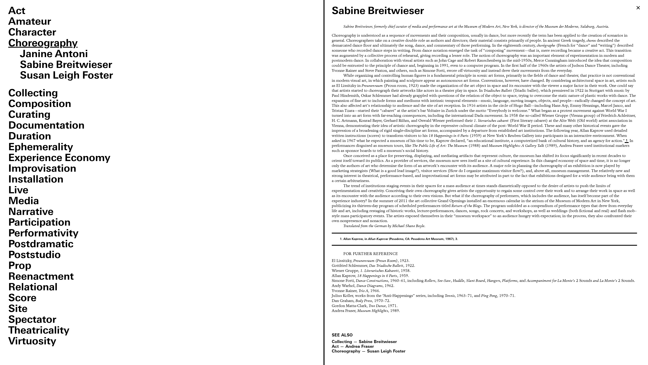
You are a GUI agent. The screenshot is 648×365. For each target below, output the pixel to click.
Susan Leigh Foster (66, 76)
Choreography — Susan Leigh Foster (369, 351)
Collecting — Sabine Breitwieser (364, 342)
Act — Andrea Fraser (353, 347)
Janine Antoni (54, 54)
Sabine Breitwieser (66, 65)
